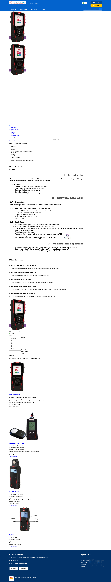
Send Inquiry (97, 5)
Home (12, 130)
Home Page (13, 9)
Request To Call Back (14, 129)
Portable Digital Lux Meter (16, 443)
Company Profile (23, 9)
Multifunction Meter (14, 394)
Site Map (83, 566)
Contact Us (43, 9)
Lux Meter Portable (14, 492)
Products (13, 132)
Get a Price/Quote (13, 141)
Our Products (34, 9)
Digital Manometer (14, 535)
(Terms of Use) (33, 577)
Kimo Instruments (15, 133)
